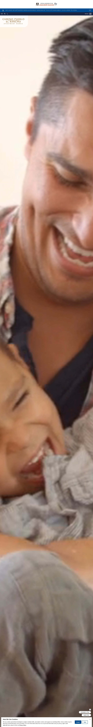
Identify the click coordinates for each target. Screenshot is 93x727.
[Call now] (7, 14)
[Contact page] (2, 14)
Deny (85, 722)
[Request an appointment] (4, 14)
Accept (78, 722)
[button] (90, 10)
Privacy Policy (22, 725)
